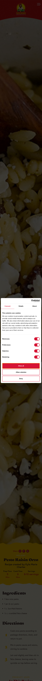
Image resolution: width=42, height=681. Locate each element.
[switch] (37, 344)
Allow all (21, 366)
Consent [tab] (7, 306)
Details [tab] (21, 306)
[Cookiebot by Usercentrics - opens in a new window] (31, 301)
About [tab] (34, 306)
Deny (21, 378)
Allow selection (21, 372)
